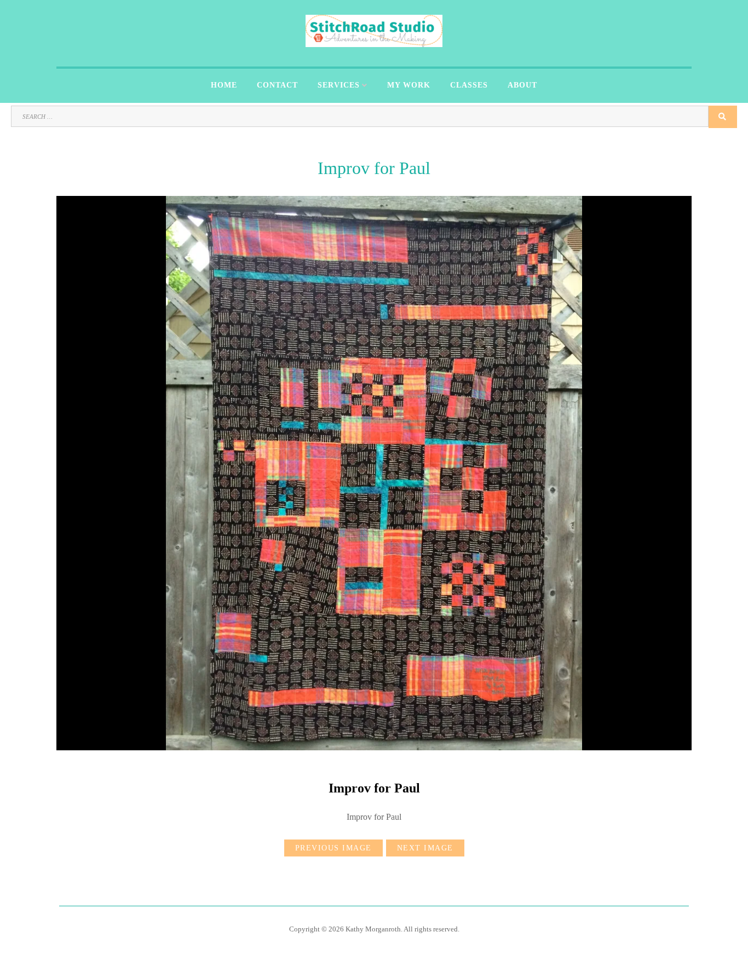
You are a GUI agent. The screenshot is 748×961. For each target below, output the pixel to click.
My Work (408, 85)
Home (224, 85)
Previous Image (333, 848)
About (522, 85)
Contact (277, 85)
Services (339, 85)
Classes (469, 85)
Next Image (425, 848)
